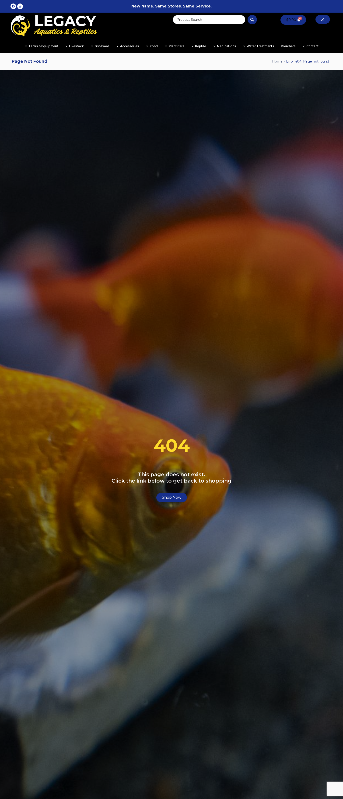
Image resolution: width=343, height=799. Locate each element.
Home (277, 61)
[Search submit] (252, 19)
